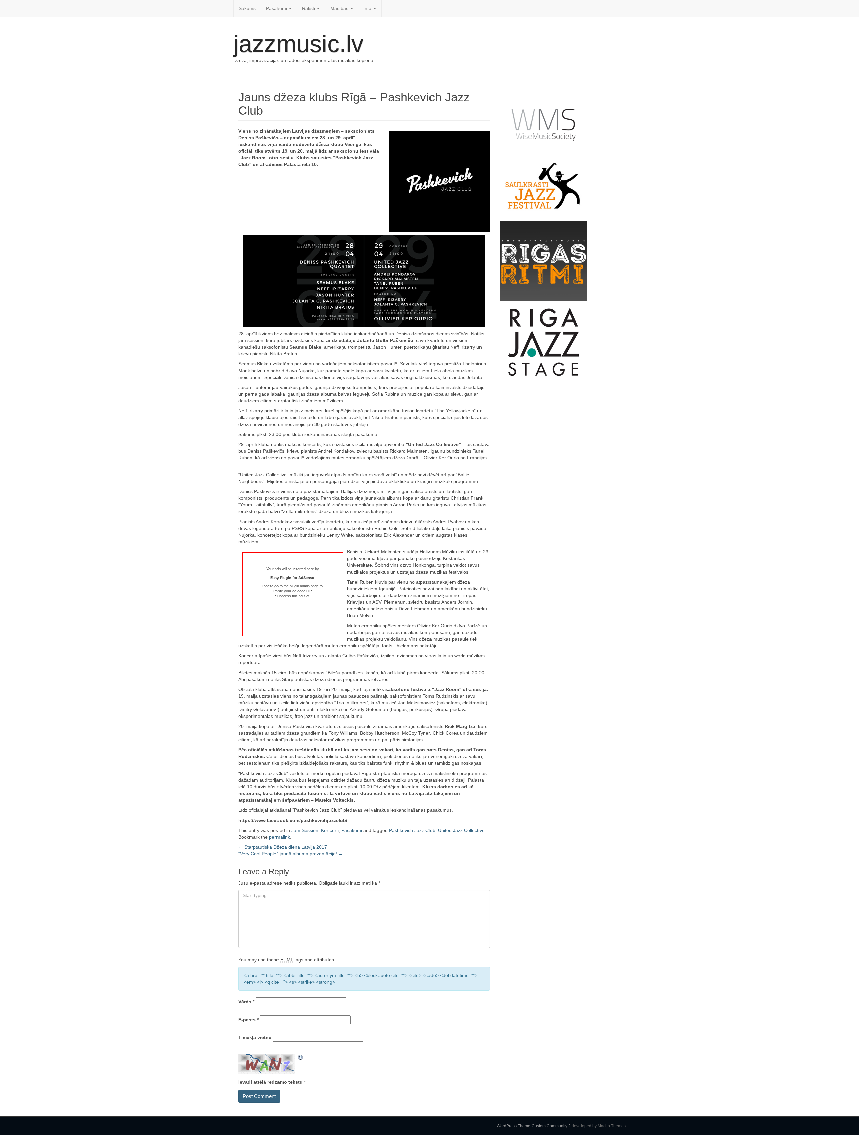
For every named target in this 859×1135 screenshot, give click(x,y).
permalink (279, 837)
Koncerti (330, 830)
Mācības (340, 8)
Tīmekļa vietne (254, 1037)
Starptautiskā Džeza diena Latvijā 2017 (282, 847)
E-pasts (248, 1019)
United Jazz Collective (461, 830)
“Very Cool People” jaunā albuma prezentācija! (290, 853)
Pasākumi (277, 8)
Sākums (247, 8)
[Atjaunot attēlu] (300, 1057)
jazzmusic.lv (298, 43)
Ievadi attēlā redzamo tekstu (270, 1082)
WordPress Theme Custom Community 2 (534, 1126)
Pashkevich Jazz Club (412, 830)
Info (368, 8)
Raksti (309, 8)
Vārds (246, 1001)
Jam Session (304, 830)
